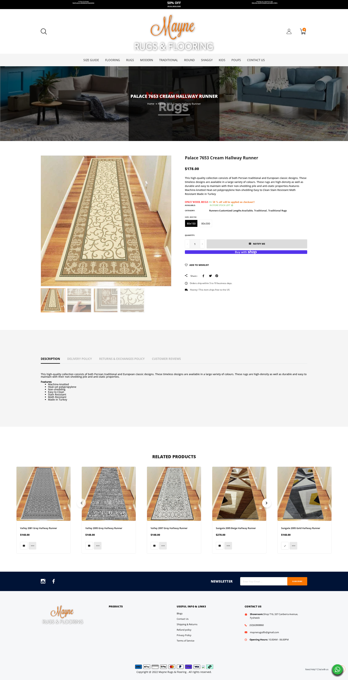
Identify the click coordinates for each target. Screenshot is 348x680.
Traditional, (261, 210)
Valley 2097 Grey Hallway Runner (169, 528)
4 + (174, 4)
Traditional (168, 60)
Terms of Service (185, 640)
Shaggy (207, 60)
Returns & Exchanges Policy (122, 359)
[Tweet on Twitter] (210, 275)
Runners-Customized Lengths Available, (231, 210)
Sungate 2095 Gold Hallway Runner (300, 528)
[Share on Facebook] (204, 275)
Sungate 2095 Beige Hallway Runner (236, 528)
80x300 (205, 223)
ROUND (189, 60)
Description (50, 359)
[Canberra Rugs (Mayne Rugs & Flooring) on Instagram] (43, 582)
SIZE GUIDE (91, 60)
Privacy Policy (184, 635)
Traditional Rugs (277, 210)
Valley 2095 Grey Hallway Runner (103, 528)
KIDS (222, 60)
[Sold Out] (24, 546)
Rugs (130, 60)
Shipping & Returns (187, 624)
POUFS (236, 60)
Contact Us (256, 60)
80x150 (191, 223)
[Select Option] (285, 546)
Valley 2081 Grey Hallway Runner (38, 528)
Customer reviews (166, 359)
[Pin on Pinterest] (216, 275)
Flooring (112, 60)
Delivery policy (79, 359)
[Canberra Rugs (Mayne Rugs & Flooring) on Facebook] (53, 582)
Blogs (180, 613)
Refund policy (184, 629)
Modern (146, 60)
